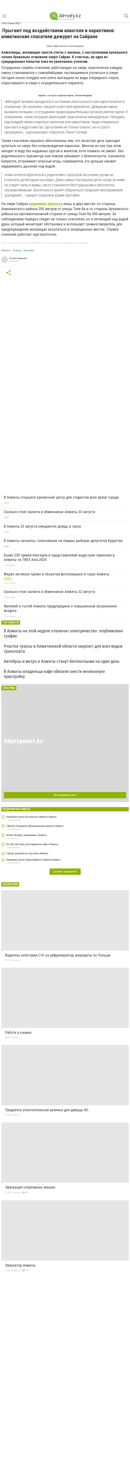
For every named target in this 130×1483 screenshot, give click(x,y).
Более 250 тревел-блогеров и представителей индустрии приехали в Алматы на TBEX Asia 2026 (59, 557)
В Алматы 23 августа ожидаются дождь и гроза (42, 526)
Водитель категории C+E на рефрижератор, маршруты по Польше (57, 955)
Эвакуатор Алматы (20, 1265)
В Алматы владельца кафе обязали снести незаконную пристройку (54, 674)
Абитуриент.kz (23, 741)
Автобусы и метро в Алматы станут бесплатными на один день (61, 661)
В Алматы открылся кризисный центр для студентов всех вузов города (61, 497)
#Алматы (6, 250)
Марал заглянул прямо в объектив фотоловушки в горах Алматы (56, 574)
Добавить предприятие (65, 871)
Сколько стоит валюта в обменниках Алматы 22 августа (49, 591)
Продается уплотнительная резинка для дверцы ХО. (47, 1110)
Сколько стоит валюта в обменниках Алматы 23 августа (49, 512)
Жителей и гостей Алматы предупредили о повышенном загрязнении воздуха (60, 608)
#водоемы (28, 250)
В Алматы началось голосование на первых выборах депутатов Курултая (63, 540)
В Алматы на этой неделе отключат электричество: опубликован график (63, 633)
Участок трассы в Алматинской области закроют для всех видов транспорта (63, 649)
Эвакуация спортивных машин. (30, 1187)
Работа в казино (18, 1032)
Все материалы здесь (65, 795)
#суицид (17, 250)
